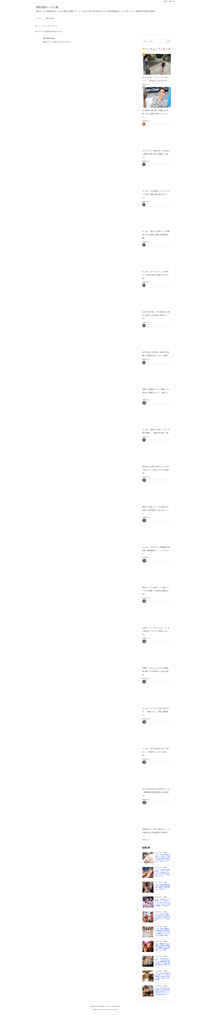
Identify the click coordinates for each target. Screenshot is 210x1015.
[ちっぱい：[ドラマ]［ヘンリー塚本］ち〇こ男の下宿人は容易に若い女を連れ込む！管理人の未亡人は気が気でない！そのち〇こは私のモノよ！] (159, 256)
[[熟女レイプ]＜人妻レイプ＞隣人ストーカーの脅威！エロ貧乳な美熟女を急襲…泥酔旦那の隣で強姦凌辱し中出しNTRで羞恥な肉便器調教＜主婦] (159, 572)
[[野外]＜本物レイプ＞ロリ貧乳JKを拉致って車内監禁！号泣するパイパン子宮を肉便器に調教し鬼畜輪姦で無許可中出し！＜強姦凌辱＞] (159, 491)
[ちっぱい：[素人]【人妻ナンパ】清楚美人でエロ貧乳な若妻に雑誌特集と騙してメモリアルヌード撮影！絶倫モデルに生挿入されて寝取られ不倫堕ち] (159, 216)
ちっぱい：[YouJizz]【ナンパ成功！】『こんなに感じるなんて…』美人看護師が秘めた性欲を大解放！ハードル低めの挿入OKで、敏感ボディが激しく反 (162, 962)
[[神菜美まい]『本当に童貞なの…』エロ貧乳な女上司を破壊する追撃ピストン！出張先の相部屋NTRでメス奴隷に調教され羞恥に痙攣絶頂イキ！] (159, 814)
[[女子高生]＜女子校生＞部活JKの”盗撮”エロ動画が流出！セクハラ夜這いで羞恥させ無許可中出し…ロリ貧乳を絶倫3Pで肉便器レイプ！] (159, 337)
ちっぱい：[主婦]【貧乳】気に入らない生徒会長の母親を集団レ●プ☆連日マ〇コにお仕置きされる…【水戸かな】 (162, 887)
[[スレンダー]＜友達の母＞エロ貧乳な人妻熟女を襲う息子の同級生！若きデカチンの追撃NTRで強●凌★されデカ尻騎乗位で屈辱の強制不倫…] (159, 135)
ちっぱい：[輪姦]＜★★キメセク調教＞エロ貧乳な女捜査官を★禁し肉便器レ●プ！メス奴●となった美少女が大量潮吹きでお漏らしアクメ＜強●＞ (162, 947)
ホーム (38, 26)
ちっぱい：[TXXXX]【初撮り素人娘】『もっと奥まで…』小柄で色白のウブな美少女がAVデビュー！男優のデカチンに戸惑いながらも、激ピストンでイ (163, 858)
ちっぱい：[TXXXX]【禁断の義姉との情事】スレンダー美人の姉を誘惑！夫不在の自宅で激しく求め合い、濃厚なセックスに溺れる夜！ (162, 976)
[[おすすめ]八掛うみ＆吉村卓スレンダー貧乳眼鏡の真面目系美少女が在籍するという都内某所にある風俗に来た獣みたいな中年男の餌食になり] (159, 773)
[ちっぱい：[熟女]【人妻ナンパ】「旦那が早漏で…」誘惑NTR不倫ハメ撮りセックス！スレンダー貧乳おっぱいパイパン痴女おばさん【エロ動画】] (159, 414)
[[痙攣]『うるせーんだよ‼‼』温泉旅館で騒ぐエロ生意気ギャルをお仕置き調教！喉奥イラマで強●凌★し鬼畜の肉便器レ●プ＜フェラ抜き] (159, 653)
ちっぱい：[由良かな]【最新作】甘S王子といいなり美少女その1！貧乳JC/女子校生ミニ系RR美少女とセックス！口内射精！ (162, 917)
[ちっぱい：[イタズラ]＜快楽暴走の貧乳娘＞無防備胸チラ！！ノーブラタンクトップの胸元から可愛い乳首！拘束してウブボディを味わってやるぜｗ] (159, 532)
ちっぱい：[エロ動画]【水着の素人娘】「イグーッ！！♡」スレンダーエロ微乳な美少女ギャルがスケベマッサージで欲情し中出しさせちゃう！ (162, 873)
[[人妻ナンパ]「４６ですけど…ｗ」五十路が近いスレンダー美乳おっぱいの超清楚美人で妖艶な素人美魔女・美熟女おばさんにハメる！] (159, 612)
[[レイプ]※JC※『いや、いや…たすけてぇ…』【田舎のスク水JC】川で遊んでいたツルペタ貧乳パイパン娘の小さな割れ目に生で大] (156, 64)
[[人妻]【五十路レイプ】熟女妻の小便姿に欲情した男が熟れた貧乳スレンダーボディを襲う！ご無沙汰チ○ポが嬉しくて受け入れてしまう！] (159, 296)
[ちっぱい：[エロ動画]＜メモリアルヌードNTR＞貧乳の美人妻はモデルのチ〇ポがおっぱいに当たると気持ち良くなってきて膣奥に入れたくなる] (159, 176)
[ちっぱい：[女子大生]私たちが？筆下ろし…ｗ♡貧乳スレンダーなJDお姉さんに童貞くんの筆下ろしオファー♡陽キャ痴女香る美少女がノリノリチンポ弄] (159, 733)
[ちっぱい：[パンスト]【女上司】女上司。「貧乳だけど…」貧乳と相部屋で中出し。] (159, 693)
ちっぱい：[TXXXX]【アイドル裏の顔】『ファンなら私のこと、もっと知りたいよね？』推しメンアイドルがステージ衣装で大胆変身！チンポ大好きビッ (162, 902)
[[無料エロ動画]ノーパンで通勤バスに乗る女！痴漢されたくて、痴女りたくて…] (159, 374)
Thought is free (114, 1009)
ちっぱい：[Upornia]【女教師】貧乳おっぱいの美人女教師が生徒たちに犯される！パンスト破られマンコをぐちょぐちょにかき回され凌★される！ (162, 991)
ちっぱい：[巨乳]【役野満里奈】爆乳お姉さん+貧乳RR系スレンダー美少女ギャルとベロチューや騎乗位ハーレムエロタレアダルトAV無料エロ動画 (162, 932)
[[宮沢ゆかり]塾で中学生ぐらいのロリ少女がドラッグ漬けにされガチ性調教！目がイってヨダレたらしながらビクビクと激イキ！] (159, 451)
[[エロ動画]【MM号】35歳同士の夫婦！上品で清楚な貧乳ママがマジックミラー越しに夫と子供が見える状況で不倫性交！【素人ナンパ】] (156, 97)
